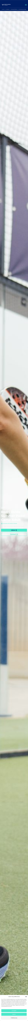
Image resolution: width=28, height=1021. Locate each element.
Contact (13, 534)
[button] (26, 996)
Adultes (7, 9)
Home (3, 9)
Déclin (14, 1014)
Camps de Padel (14, 9)
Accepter (14, 1010)
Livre (13, 530)
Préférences (14, 1018)
